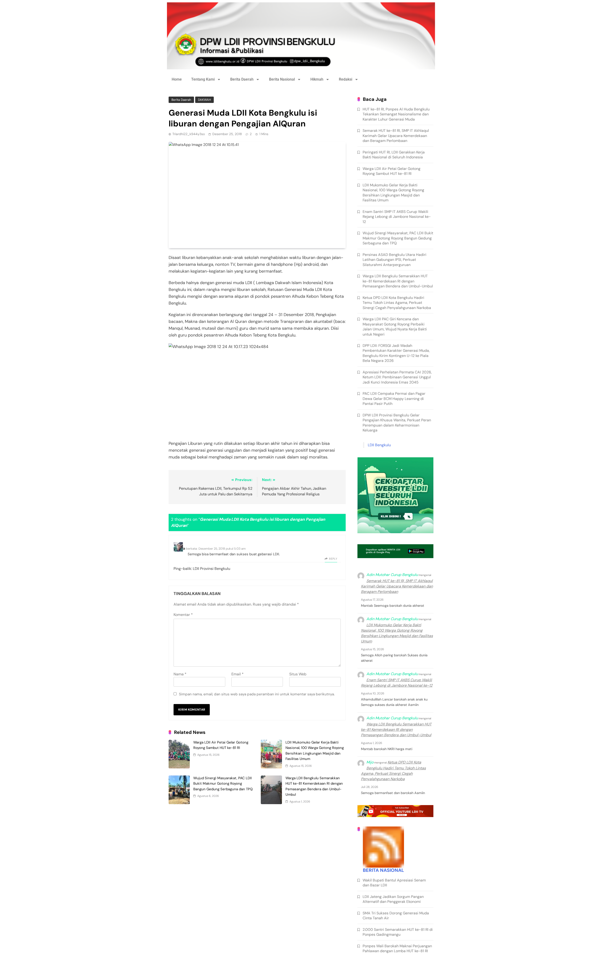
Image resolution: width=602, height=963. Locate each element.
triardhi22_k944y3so (188, 134)
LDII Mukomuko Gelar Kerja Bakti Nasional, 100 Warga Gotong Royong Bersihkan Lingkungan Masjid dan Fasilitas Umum (393, 193)
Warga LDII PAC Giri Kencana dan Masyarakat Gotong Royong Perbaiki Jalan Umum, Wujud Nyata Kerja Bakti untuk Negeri (395, 327)
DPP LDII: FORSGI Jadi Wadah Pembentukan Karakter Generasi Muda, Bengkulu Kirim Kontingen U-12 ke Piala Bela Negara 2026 (396, 353)
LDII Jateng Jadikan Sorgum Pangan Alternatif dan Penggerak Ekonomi (393, 899)
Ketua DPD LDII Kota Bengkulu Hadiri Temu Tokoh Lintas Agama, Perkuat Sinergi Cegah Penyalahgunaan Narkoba (397, 302)
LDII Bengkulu (379, 444)
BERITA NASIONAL (383, 870)
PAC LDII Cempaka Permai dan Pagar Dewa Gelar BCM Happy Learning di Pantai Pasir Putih (394, 398)
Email (237, 674)
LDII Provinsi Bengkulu (211, 568)
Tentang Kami (203, 79)
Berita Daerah (241, 79)
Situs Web (297, 674)
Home (177, 79)
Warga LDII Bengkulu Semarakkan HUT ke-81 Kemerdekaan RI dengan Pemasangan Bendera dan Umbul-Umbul (398, 281)
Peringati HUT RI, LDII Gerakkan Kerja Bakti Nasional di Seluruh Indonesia (394, 155)
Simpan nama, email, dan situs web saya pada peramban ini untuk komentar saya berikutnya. (257, 694)
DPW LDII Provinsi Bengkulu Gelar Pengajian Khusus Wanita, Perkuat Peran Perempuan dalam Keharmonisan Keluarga (397, 423)
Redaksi (345, 79)
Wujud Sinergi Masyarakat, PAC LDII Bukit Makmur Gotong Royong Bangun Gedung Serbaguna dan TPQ (223, 783)
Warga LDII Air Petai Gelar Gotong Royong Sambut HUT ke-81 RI (391, 171)
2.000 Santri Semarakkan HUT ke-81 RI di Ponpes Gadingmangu (398, 932)
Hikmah (316, 79)
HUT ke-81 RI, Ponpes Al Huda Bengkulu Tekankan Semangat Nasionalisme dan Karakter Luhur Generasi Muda (396, 114)
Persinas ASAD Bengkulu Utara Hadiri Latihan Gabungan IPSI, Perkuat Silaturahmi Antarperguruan (394, 259)
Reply (333, 559)
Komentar (183, 614)
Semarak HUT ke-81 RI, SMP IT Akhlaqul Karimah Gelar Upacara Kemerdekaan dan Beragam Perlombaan (396, 135)
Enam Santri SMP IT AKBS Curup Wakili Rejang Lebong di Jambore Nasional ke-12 (397, 216)
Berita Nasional (282, 79)
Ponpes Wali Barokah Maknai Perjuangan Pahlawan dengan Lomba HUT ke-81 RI (397, 948)
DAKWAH (204, 100)
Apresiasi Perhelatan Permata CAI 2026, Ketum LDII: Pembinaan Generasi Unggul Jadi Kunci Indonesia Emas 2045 (397, 377)
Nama (180, 674)
